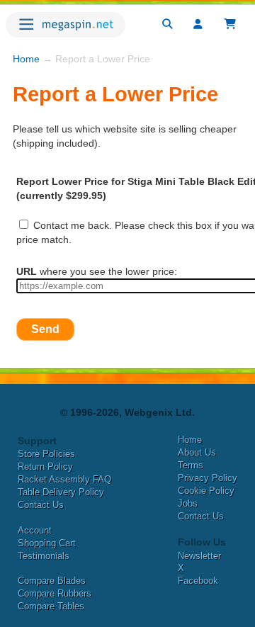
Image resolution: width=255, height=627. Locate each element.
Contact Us (41, 504)
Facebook (198, 580)
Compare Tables (51, 606)
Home (26, 58)
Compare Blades (52, 580)
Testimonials (43, 555)
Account (35, 530)
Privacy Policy (207, 478)
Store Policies (46, 453)
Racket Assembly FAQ (64, 479)
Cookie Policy (206, 490)
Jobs (188, 503)
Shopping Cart (47, 543)
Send (45, 329)
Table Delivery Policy (61, 492)
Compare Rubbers (54, 593)
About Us (197, 452)
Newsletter (199, 555)
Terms (190, 465)
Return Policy (45, 466)
